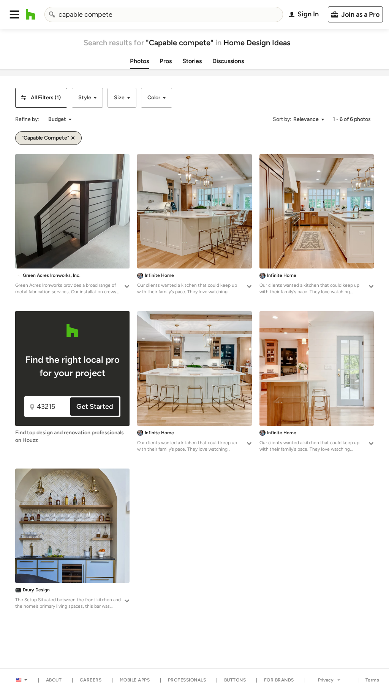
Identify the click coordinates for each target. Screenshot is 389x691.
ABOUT (54, 680)
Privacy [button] (326, 680)
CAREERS (91, 680)
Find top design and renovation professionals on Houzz (69, 436)
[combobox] (163, 14)
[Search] (52, 14)
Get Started (94, 406)
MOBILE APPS (135, 680)
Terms (372, 680)
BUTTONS (235, 680)
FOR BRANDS (279, 680)
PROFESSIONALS (187, 680)
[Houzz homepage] (30, 14)
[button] (14, 14)
